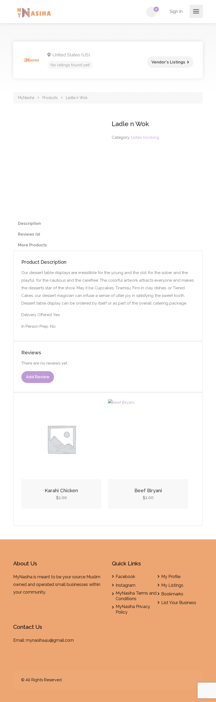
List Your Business (178, 602)
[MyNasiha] (34, 13)
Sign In (176, 11)
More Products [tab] (32, 245)
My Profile (170, 576)
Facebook (125, 576)
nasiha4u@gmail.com (53, 640)
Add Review (37, 377)
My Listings (172, 585)
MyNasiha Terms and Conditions (136, 596)
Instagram (125, 585)
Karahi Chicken (61, 490)
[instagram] (191, 680)
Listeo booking (145, 137)
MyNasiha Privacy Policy (133, 609)
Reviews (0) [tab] (29, 234)
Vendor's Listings (168, 62)
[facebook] (183, 680)
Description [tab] (29, 223)
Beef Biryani (148, 490)
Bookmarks (172, 593)
